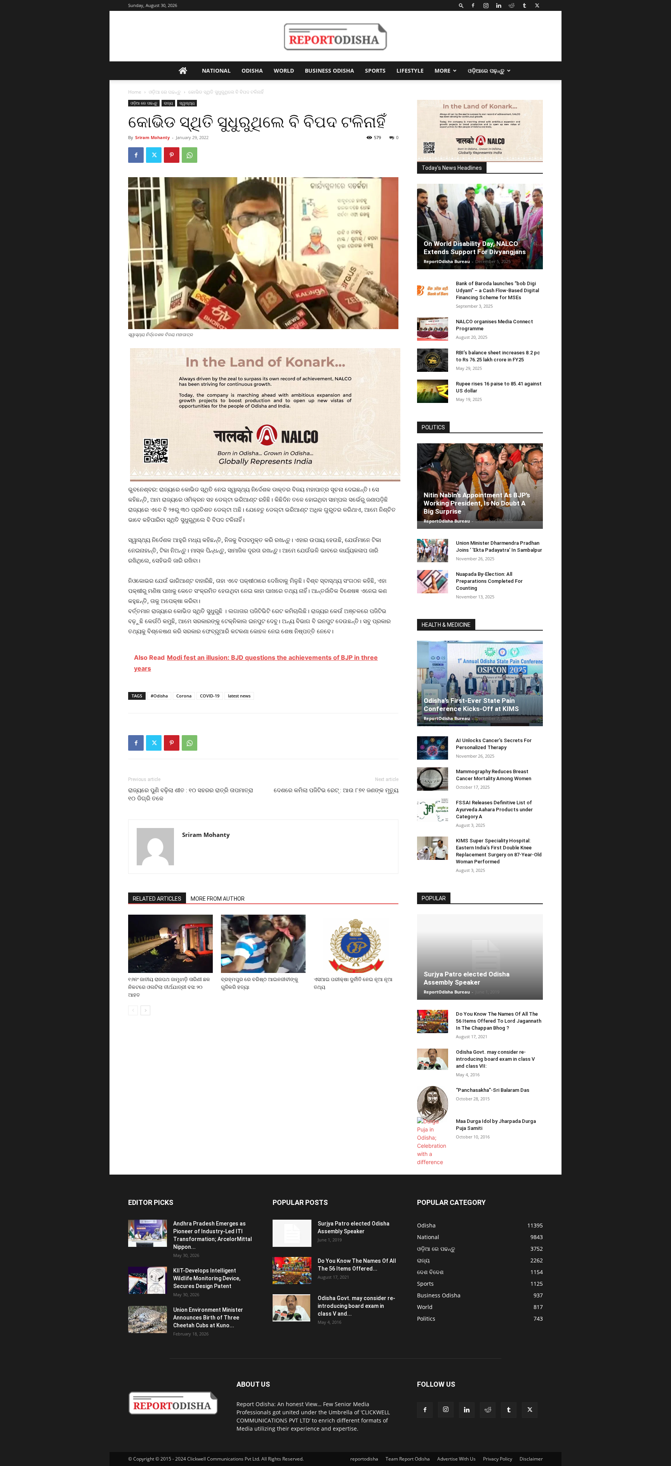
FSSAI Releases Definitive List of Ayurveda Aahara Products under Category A (494, 809)
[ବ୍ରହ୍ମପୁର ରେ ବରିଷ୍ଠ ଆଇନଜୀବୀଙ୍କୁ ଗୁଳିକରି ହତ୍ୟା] (263, 944)
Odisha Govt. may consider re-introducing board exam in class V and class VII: (495, 1059)
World (284, 70)
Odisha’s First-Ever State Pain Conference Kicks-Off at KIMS (471, 705)
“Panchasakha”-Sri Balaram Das (492, 1090)
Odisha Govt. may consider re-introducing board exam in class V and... (356, 1306)
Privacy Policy (497, 1459)
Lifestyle (410, 70)
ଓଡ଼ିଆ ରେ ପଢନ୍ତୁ (165, 92)
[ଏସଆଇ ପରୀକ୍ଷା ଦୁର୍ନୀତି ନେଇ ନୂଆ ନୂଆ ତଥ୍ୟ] (356, 944)
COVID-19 (209, 696)
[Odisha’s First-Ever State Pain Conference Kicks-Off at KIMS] (480, 687)
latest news (239, 696)
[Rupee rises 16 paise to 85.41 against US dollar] (432, 391)
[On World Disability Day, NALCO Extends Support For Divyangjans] (480, 234)
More (442, 70)
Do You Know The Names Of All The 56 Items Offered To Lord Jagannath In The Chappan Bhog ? (498, 1021)
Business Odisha (329, 70)
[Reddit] (511, 5)
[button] (461, 5)
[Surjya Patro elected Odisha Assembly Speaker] (480, 957)
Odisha (252, 70)
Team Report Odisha (408, 1459)
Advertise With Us (456, 1459)
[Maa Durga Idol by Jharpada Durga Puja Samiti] (432, 1141)
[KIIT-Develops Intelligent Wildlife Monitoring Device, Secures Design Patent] (147, 1280)
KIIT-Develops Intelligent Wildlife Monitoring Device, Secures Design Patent (206, 1278)
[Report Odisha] (335, 36)
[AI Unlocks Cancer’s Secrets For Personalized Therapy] (432, 748)
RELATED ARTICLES (157, 899)
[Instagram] (486, 5)
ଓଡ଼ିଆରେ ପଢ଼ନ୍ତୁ (486, 70)
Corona (183, 696)
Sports (375, 70)
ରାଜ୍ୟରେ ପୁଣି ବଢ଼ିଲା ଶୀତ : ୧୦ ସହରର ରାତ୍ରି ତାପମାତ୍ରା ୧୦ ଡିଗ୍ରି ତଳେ (190, 794)
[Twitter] (537, 5)
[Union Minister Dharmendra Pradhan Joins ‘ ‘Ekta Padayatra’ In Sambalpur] (432, 550)
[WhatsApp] (189, 155)
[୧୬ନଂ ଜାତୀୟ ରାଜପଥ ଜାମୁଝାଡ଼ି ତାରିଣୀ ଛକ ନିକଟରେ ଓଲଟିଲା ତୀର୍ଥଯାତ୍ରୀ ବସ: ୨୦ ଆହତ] (170, 944)
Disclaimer (531, 1459)
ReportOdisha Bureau (447, 261)
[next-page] (145, 1010)
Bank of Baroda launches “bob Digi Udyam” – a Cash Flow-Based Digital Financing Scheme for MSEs (497, 290)
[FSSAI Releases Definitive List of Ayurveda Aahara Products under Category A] (432, 810)
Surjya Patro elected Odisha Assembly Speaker (466, 978)
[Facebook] (473, 5)
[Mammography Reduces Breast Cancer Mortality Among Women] (432, 779)
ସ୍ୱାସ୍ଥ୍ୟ (187, 103)
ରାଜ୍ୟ (168, 103)
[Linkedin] (498, 5)
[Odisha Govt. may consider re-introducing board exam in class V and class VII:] (432, 1059)
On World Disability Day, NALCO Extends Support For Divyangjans (475, 248)
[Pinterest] (171, 155)
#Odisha (159, 696)
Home (134, 92)
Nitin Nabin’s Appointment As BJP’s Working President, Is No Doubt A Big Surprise (477, 503)
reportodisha (364, 1459)
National (216, 70)
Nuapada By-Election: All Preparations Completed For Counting (489, 581)
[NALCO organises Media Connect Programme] (432, 329)
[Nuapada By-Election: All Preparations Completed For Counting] (432, 581)
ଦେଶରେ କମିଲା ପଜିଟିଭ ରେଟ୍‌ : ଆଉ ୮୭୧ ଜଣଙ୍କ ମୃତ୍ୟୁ (336, 790)
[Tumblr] (524, 5)
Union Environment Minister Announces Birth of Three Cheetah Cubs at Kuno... (208, 1317)
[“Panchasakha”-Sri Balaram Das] (432, 1104)
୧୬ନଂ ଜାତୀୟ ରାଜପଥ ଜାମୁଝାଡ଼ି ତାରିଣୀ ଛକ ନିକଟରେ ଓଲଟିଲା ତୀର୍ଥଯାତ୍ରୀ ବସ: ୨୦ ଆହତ (169, 987)
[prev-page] (133, 1010)
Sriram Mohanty (152, 137)
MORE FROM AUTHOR (218, 899)
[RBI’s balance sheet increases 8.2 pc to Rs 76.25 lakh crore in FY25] (432, 360)
